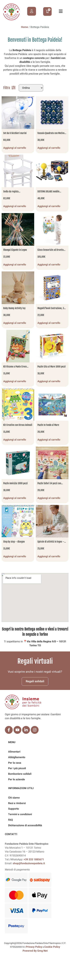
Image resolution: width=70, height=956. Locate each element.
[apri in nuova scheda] (9, 730)
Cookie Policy (52, 947)
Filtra (6, 88)
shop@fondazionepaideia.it (29, 863)
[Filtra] (13, 88)
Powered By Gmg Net (35, 951)
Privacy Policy (34, 947)
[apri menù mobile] (61, 11)
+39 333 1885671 (34, 859)
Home (24, 27)
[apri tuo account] (31, 11)
